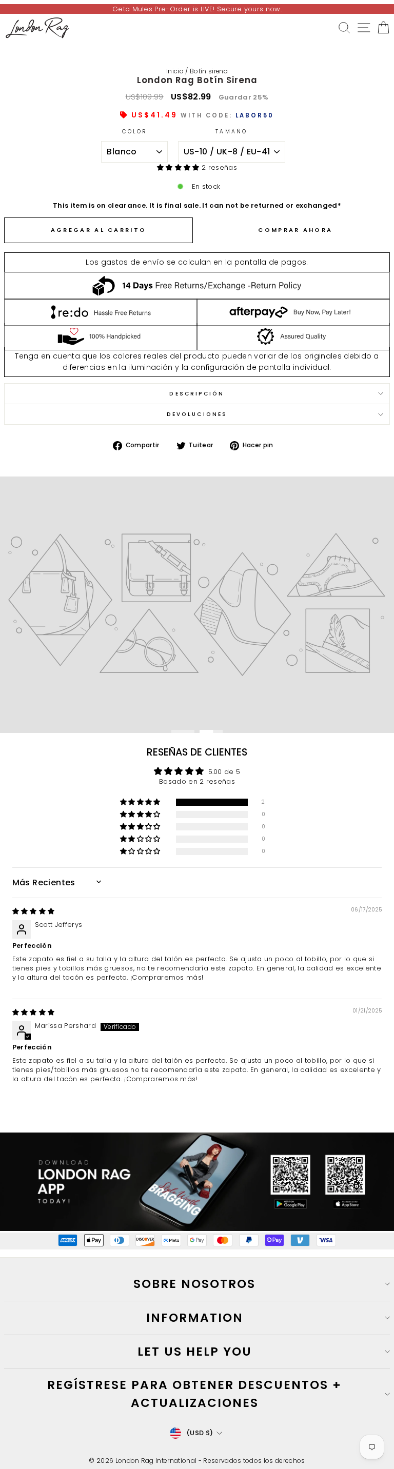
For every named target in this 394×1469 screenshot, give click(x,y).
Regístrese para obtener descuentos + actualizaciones (194, 1394)
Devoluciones (197, 414)
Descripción (196, 394)
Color (134, 131)
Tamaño (231, 131)
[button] (179, 167)
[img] (33, 911)
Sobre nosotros (194, 1284)
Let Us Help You (194, 1351)
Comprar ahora (295, 230)
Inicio (175, 71)
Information (194, 1317)
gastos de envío (133, 262)
